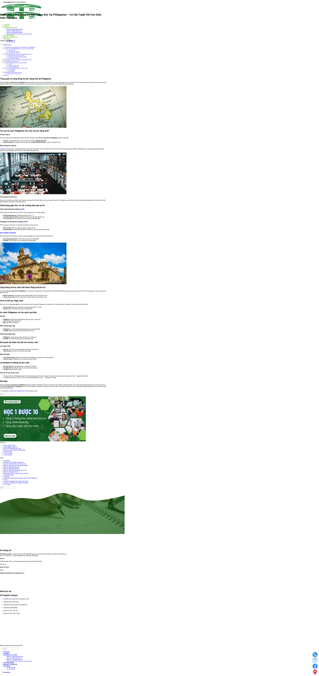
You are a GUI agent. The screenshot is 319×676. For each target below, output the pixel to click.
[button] (6, 672)
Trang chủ (6, 24)
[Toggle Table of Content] (1, 44)
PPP (25, 222)
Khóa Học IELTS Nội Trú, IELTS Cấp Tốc (14, 464)
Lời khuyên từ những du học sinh (13, 72)
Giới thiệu (6, 26)
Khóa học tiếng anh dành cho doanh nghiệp (15, 465)
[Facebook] (315, 666)
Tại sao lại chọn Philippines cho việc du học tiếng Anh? (19, 49)
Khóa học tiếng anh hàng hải (15, 32)
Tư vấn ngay (6, 484)
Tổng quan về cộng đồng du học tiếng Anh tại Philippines (19, 47)
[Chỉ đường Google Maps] (315, 672)
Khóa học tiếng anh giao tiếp (15, 29)
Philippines (3, 149)
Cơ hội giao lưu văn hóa (14, 52)
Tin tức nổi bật (11, 42)
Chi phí (10, 64)
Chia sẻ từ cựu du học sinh (15, 73)
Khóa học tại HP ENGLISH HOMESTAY (14, 450)
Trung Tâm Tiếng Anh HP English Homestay (15, 481)
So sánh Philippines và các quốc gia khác (15, 62)
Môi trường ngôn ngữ (14, 65)
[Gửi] (0, 489)
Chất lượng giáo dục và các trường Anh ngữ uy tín (17, 54)
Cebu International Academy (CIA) (17, 55)
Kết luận (6, 75)
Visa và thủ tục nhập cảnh (11, 61)
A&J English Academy (14, 58)
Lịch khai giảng (7, 452)
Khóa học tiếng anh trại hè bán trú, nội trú (15, 470)
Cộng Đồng (6, 461)
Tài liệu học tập (7, 453)
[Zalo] (315, 660)
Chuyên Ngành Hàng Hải (10, 447)
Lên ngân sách (12, 69)
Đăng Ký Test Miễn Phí (10, 37)
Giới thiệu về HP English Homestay (13, 462)
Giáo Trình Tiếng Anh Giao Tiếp (12, 448)
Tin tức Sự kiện (7, 455)
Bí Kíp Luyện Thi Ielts (9, 445)
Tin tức (5, 479)
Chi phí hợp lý (12, 50)
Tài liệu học (6, 476)
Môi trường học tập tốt (14, 51)
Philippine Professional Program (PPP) (18, 57)
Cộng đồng (6, 39)
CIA (22, 209)
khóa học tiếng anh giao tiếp (19, 391)
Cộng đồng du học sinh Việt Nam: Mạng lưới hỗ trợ (17, 59)
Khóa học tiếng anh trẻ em (14, 31)
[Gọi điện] (315, 654)
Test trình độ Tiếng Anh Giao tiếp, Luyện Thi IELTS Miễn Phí (20, 478)
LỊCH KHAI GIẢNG (8, 35)
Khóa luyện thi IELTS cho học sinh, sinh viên (19, 34)
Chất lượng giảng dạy (14, 66)
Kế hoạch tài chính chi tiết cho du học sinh (15, 68)
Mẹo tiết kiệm (12, 71)
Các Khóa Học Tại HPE (10, 27)
